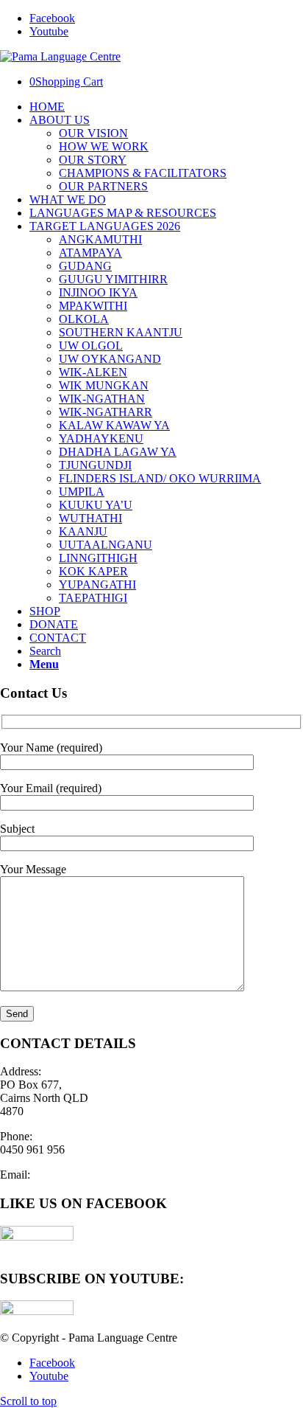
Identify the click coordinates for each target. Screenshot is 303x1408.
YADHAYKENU (101, 438)
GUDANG (85, 266)
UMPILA (81, 491)
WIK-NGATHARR (105, 412)
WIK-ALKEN (93, 372)
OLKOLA (84, 319)
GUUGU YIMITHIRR (113, 279)
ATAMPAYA (90, 252)
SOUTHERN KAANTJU (120, 332)
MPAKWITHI (93, 305)
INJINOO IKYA (98, 292)
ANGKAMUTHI (100, 239)
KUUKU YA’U (95, 505)
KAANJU (83, 531)
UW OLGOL (91, 345)
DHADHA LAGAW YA (118, 451)
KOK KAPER (93, 571)
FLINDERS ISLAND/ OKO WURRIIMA (160, 478)
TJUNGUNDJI (95, 465)
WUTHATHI (90, 518)
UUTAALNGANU (105, 544)
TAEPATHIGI (93, 598)
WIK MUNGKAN (104, 385)
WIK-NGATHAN (102, 398)
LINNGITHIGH (98, 558)
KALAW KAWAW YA (114, 425)
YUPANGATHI (97, 584)
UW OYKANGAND (110, 359)
